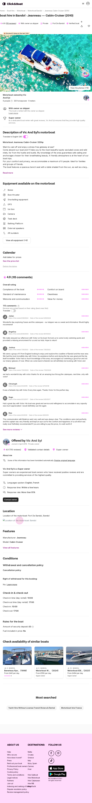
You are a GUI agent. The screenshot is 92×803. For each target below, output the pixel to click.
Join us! (10, 783)
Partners (10, 781)
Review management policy (18, 792)
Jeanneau (21, 537)
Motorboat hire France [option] (71, 708)
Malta (30, 752)
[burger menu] (83, 4)
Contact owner (10, 500)
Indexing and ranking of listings (19, 786)
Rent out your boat (14, 763)
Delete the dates (10, 266)
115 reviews (11, 23)
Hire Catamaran (34, 781)
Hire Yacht (32, 786)
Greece (31, 758)
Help (9, 752)
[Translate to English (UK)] (25, 136)
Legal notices (12, 778)
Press (9, 760)
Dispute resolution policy (17, 789)
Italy (29, 760)
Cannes (31, 766)
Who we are (12, 755)
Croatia (30, 755)
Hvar (30, 769)
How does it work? (14, 758)
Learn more (12, 584)
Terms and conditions (15, 775)
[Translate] (13, 310)
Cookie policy (12, 772)
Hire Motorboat (34, 778)
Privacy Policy (12, 769)
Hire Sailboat (33, 775)
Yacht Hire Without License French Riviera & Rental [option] (31, 708)
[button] (82, 26)
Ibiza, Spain (32, 763)
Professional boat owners (17, 766)
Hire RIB (31, 783)
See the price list (11, 261)
